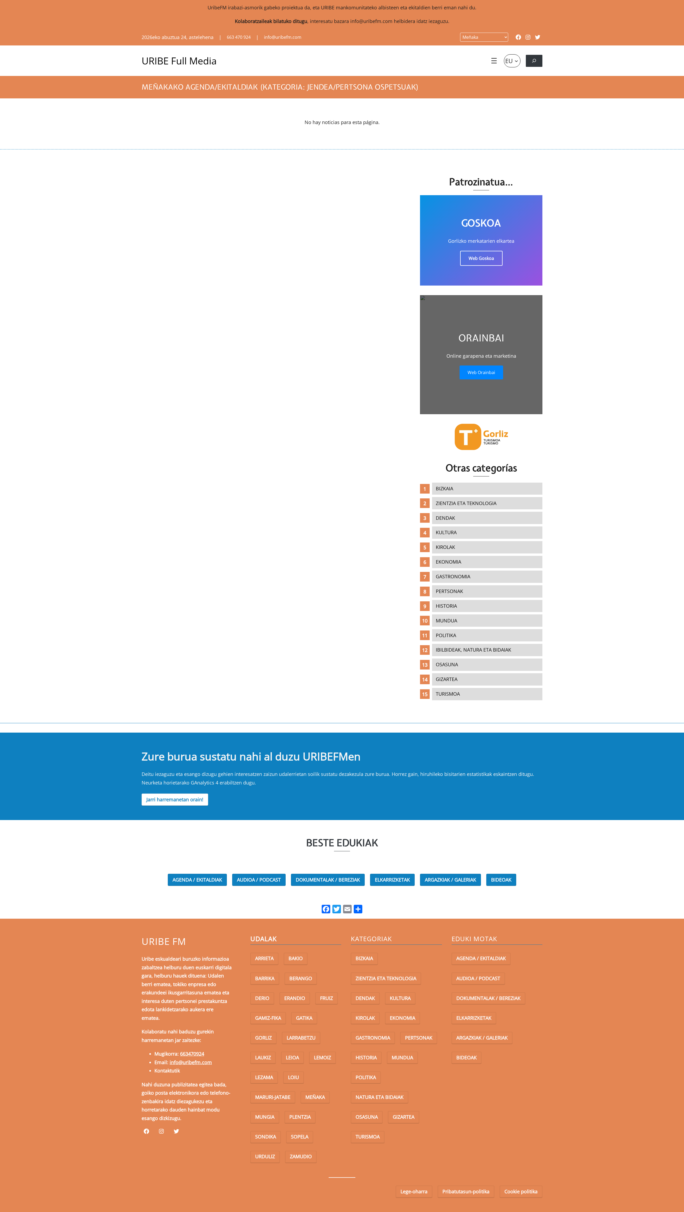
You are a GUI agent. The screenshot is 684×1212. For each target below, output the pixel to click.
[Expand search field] (534, 61)
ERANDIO (294, 998)
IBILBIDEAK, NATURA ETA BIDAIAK (473, 650)
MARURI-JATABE (272, 1097)
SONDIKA (265, 1136)
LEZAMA (264, 1077)
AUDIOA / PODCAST (259, 879)
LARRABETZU (301, 1037)
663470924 (192, 1054)
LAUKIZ (263, 1057)
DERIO (262, 998)
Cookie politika (521, 1191)
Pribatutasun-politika (465, 1191)
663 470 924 (239, 37)
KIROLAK (445, 547)
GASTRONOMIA (453, 576)
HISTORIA (446, 606)
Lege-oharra (414, 1191)
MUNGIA (264, 1117)
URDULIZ (265, 1156)
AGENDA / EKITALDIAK (197, 879)
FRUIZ (326, 998)
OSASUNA (447, 664)
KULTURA (446, 532)
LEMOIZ (322, 1057)
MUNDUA (446, 620)
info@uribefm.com (371, 21)
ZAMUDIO (301, 1156)
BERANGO (300, 978)
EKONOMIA (448, 562)
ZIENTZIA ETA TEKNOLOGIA (466, 503)
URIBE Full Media (179, 60)
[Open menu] (494, 60)
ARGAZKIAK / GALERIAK (450, 879)
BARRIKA (264, 978)
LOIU (293, 1077)
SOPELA (299, 1136)
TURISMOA (448, 694)
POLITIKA (446, 635)
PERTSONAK (449, 591)
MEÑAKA (315, 1097)
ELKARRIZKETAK (392, 879)
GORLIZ (263, 1037)
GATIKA (304, 1018)
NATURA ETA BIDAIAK (379, 1097)
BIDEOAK (501, 879)
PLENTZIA (300, 1117)
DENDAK (445, 518)
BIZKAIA (444, 488)
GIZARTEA (446, 679)
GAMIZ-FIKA (268, 1018)
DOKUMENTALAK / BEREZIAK (328, 879)
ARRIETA (264, 958)
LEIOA (292, 1057)
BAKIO (296, 958)
